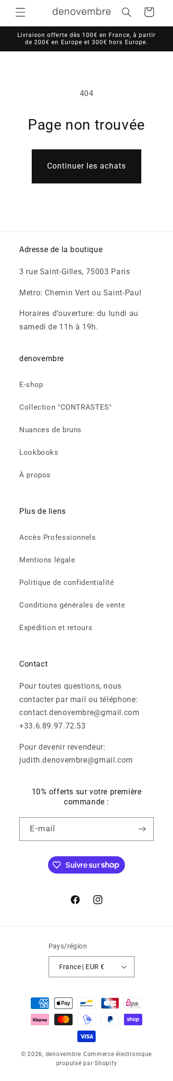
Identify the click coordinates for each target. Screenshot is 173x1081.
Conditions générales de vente (72, 605)
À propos (35, 475)
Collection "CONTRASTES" (65, 407)
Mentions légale (47, 560)
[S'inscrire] (142, 829)
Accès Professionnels (57, 537)
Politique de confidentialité (66, 582)
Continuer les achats (86, 165)
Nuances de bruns (50, 429)
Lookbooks (39, 452)
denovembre (63, 1054)
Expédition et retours (55, 627)
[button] (20, 12)
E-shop (31, 384)
